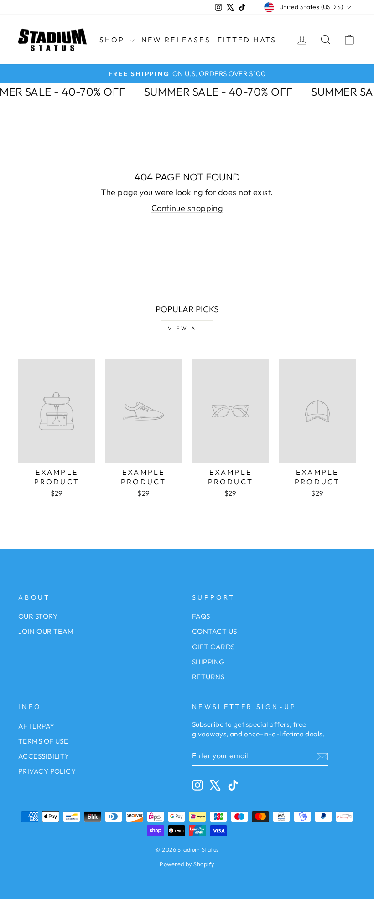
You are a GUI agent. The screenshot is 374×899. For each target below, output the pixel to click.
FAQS (201, 616)
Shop (113, 39)
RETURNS (208, 677)
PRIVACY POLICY (47, 771)
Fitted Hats (247, 39)
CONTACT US (214, 631)
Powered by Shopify (187, 864)
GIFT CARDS (213, 646)
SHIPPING (208, 662)
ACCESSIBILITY (43, 756)
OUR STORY (37, 616)
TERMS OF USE (43, 741)
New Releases (176, 39)
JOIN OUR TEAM (46, 631)
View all (187, 328)
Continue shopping (187, 208)
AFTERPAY (36, 726)
